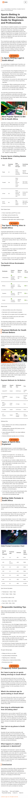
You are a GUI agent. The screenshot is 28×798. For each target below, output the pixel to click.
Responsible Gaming (6, 792)
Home (2, 8)
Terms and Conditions (14, 791)
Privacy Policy (5, 791)
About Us (21, 792)
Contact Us (15, 792)
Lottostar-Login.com (5, 796)
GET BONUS (14, 56)
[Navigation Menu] (25, 2)
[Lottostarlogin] (5, 2)
